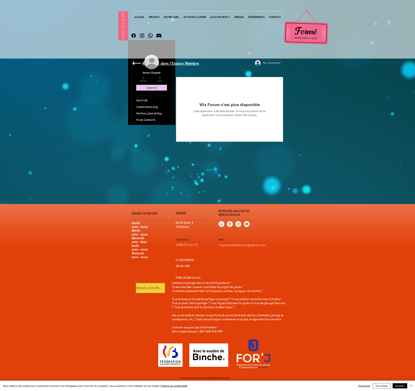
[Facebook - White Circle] (230, 224)
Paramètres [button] (364, 385)
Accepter (399, 385)
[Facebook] (133, 36)
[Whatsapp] (150, 36)
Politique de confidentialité (174, 385)
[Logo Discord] (247, 224)
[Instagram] (142, 36)
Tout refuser (381, 385)
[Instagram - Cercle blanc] (238, 224)
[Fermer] (411, 385)
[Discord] (159, 36)
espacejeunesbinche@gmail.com (242, 245)
